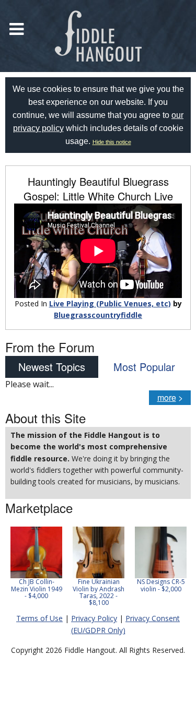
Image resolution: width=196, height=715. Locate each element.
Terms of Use (39, 618)
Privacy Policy (94, 618)
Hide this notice (112, 142)
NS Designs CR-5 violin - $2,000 (161, 585)
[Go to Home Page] (98, 36)
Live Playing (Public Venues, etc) (110, 303)
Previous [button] (10, 570)
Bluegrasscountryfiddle (98, 315)
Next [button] (176, 570)
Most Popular (144, 366)
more (166, 397)
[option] (36, 563)
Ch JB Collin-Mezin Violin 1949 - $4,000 (36, 588)
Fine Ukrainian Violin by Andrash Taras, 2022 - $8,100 (98, 592)
